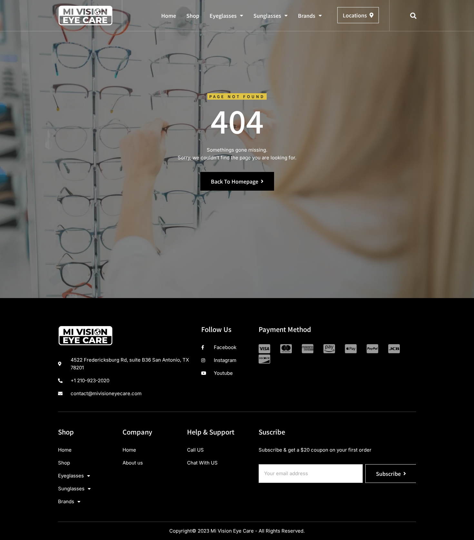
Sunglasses (267, 15)
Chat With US (202, 463)
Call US (195, 450)
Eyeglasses (223, 15)
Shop (192, 15)
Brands (306, 15)
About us (133, 463)
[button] (413, 16)
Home (168, 15)
